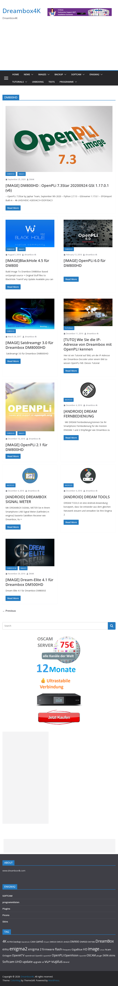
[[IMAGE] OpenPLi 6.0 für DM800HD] (88, 233)
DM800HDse (11, 568)
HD (85, 949)
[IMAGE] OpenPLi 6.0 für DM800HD (85, 263)
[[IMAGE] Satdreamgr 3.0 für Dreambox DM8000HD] (30, 314)
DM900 (74, 941)
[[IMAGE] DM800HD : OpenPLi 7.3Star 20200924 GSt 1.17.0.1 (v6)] (59, 139)
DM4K (31, 179)
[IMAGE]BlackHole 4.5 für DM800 (27, 263)
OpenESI (39, 955)
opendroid (30, 955)
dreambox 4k (30, 254)
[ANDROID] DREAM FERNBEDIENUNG (80, 414)
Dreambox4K (21, 10)
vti (43, 962)
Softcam (8, 962)
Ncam (108, 949)
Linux (102, 950)
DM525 (60, 942)
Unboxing (38, 81)
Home (15, 74)
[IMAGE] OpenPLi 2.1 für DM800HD (26, 447)
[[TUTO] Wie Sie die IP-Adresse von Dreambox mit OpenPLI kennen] (88, 312)
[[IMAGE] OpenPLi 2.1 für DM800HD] (30, 406)
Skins (5, 921)
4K (4, 941)
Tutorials (18, 81)
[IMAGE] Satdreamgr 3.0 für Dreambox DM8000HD (29, 345)
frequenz (67, 949)
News (27, 74)
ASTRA (10, 941)
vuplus (57, 961)
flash (58, 949)
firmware (48, 949)
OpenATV (18, 955)
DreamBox (105, 941)
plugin (99, 955)
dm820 (66, 942)
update (27, 962)
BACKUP (59, 74)
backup (17, 941)
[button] (31, 74)
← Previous (9, 610)
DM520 (53, 941)
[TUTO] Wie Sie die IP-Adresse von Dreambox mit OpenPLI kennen (88, 344)
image (93, 949)
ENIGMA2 (94, 74)
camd (39, 941)
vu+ (48, 961)
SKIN (105, 955)
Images (42, 74)
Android (68, 400)
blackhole (26, 942)
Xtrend (66, 962)
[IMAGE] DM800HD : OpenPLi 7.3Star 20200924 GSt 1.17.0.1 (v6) (57, 188)
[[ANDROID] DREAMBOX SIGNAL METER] (30, 475)
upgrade (37, 962)
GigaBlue (77, 949)
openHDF (47, 956)
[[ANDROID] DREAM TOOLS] (88, 475)
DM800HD (11, 174)
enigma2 (18, 949)
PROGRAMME (67, 81)
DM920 (83, 941)
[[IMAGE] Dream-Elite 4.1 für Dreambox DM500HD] (30, 552)
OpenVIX (82, 956)
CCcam (46, 942)
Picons (5, 915)
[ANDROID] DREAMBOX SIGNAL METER (26, 499)
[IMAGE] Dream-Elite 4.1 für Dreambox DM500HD (29, 582)
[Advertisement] (59, 47)
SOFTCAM (76, 74)
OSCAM (91, 955)
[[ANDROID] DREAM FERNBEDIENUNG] (88, 390)
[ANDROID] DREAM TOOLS (87, 496)
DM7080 (91, 942)
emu (5, 949)
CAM (32, 941)
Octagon (6, 955)
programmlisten (10, 902)
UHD (18, 961)
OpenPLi (58, 955)
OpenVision (71, 955)
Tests (52, 81)
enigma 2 (34, 949)
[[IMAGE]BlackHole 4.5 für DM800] (30, 233)
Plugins (6, 908)
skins (112, 955)
